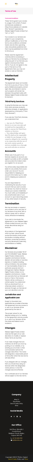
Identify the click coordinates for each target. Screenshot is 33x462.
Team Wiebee (16, 401)
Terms (16, 405)
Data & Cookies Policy (16, 403)
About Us (16, 399)
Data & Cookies (12, 459)
